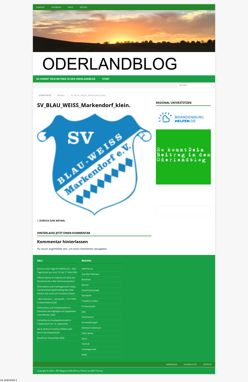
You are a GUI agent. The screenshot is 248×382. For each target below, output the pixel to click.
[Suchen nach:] (194, 85)
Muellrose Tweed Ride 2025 (50, 337)
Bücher (83, 7)
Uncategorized (89, 349)
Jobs (84, 311)
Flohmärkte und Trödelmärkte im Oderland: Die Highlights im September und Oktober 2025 (56, 311)
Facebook (56, 7)
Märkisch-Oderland (91, 327)
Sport (84, 338)
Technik (85, 343)
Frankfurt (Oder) (90, 300)
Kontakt (40, 7)
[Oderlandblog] (124, 50)
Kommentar (88, 316)
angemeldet (55, 248)
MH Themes (97, 370)
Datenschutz (190, 364)
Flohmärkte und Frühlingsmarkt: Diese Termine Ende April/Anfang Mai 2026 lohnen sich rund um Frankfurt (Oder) (56, 290)
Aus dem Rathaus (90, 274)
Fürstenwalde (88, 306)
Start (105, 78)
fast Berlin (87, 295)
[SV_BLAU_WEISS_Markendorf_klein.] (94, 214)
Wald (84, 354)
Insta (70, 7)
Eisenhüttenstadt (90, 290)
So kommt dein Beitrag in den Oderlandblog (65, 78)
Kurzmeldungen (90, 322)
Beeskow (86, 279)
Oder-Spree (87, 333)
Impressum (171, 364)
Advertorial (87, 268)
